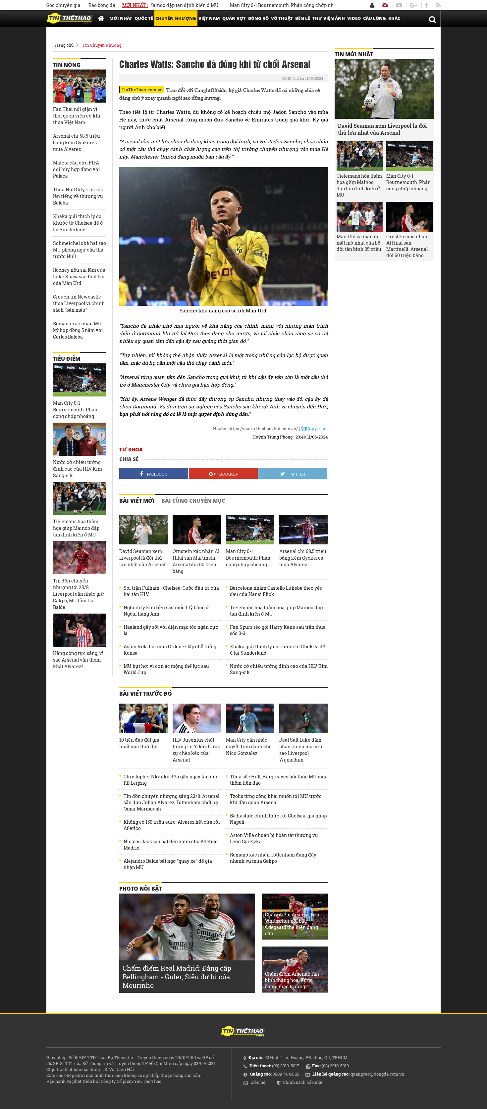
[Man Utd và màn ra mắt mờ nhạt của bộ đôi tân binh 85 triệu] (360, 217)
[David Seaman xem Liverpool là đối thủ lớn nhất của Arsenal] (143, 530)
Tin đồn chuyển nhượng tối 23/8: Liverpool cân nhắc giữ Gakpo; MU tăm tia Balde (78, 594)
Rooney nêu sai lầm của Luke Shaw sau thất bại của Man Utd (79, 276)
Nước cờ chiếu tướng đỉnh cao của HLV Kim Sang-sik (279, 669)
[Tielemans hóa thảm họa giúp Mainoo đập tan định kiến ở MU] (79, 498)
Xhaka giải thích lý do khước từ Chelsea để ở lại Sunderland (277, 649)
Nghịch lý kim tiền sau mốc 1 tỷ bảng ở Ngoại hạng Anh (166, 610)
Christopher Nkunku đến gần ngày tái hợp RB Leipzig (170, 779)
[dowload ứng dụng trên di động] (385, 5)
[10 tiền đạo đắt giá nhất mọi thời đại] (143, 718)
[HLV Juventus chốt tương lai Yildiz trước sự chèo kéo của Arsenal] (197, 718)
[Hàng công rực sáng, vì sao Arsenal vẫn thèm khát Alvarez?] (79, 630)
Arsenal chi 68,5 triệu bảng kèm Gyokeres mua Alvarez (302, 558)
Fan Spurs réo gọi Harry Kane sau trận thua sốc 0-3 (278, 630)
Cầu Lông (374, 18)
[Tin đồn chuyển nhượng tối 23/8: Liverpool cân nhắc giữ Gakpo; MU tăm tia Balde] (79, 557)
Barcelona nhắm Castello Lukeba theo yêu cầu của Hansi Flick (276, 591)
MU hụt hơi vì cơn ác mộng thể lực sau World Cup (166, 669)
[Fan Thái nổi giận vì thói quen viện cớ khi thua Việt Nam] (79, 86)
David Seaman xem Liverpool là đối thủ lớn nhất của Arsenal (142, 558)
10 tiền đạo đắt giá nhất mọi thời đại (139, 743)
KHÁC (394, 18)
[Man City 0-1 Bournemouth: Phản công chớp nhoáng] (250, 530)
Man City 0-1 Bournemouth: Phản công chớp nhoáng (265, 5)
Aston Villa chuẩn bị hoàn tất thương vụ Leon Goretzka (274, 838)
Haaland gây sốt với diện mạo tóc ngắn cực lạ (171, 630)
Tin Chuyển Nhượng (102, 45)
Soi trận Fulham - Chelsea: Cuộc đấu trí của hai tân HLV (171, 591)
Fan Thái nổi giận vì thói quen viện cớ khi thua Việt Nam (76, 115)
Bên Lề (302, 18)
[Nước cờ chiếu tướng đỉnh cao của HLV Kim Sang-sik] (79, 439)
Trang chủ (64, 45)
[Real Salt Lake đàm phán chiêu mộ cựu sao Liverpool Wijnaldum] (303, 718)
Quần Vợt (234, 18)
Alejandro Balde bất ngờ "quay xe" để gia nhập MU (168, 864)
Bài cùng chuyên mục (193, 500)
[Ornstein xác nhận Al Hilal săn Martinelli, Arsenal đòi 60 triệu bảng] (197, 530)
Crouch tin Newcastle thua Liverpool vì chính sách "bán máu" (79, 303)
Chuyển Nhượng (175, 18)
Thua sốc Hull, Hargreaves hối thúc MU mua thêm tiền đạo (279, 779)
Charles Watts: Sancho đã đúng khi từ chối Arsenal (215, 63)
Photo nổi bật (140, 888)
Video (354, 18)
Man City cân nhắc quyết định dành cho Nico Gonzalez (249, 746)
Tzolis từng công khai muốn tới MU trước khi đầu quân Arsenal (276, 799)
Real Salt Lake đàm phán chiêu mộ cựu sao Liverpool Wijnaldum (300, 750)
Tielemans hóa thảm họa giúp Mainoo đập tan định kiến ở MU (276, 610)
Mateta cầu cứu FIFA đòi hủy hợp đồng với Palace (76, 169)
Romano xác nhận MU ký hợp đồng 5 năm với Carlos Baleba (78, 330)
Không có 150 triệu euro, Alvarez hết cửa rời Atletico (172, 825)
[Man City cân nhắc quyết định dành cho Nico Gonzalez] (250, 718)
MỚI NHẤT (120, 18)
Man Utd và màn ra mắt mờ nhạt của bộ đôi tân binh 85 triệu (359, 242)
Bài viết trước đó (145, 693)
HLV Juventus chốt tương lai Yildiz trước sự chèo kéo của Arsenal (196, 750)
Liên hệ (257, 1082)
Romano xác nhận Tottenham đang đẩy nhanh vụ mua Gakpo (273, 858)
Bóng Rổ (258, 18)
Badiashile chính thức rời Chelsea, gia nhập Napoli (278, 818)
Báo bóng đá (101, 5)
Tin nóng (67, 65)
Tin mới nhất (354, 54)
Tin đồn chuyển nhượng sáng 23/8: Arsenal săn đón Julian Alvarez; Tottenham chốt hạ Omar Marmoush (171, 802)
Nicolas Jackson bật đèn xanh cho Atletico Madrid (171, 844)
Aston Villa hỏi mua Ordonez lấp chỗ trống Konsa (170, 649)
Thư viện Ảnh (328, 18)
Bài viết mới (137, 500)
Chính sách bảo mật (303, 1082)
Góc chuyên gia (63, 5)
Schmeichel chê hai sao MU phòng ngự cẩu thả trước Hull (79, 249)
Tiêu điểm (66, 358)
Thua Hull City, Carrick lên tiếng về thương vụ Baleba (78, 196)
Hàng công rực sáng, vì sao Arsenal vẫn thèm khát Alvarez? (78, 660)
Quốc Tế (144, 18)
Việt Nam (209, 18)
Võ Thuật (282, 18)
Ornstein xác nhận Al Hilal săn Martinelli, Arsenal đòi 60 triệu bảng (196, 561)
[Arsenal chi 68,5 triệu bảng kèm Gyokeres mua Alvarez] (303, 530)
